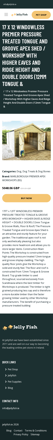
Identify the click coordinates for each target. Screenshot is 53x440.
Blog (10, 387)
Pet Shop (41, 14)
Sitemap (35, 434)
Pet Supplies (14, 381)
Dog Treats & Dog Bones (36, 171)
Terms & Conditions (36, 430)
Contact (18, 430)
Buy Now (26, 198)
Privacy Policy (21, 434)
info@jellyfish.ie (9, 4)
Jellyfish (12, 375)
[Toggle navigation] (6, 14)
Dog (19, 171)
